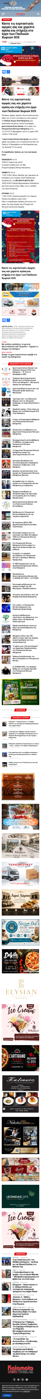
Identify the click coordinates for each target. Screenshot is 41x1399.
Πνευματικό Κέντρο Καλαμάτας (14, 334)
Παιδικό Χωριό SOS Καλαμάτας (14, 332)
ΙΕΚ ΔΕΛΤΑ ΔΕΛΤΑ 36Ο (26, 326)
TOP (16, 326)
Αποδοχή (7, 1395)
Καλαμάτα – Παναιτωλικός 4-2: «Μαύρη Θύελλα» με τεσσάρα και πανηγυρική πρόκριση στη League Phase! (23, 723)
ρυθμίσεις (26, 1391)
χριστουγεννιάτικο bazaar (13, 338)
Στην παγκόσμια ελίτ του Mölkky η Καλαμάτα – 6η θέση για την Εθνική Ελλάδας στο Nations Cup (23, 754)
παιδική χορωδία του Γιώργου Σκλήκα (16, 330)
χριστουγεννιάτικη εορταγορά (14, 336)
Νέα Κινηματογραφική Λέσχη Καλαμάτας (18, 328)
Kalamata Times (16, 43)
